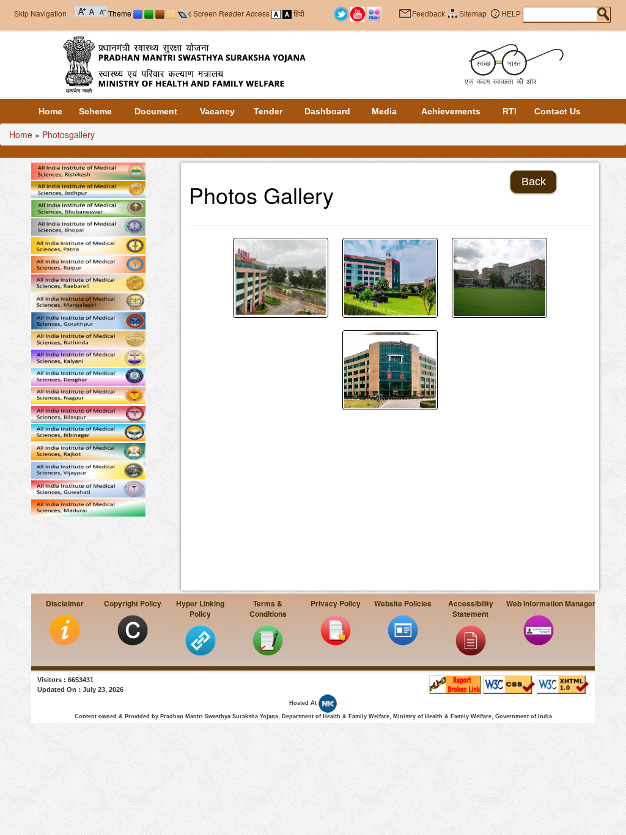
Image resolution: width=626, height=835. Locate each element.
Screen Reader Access (231, 13)
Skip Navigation (40, 13)
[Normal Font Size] (92, 10)
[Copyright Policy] (132, 629)
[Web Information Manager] (538, 629)
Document (155, 111)
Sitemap (473, 14)
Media (384, 111)
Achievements (451, 111)
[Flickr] (374, 13)
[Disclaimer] (65, 629)
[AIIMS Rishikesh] (499, 278)
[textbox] (560, 14)
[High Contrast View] (287, 13)
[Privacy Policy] (335, 629)
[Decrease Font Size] (102, 10)
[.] (280, 278)
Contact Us (557, 111)
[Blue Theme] (137, 13)
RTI (510, 111)
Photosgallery (68, 134)
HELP (511, 14)
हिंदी (298, 13)
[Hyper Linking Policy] (200, 639)
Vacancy (217, 111)
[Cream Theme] (170, 13)
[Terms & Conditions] (267, 639)
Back (533, 181)
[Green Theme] (148, 13)
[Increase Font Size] (82, 10)
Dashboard (327, 111)
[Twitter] (341, 13)
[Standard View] (276, 13)
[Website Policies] (403, 629)
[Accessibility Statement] (470, 639)
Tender (268, 111)
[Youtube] (357, 13)
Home (50, 111)
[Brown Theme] (159, 13)
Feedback (428, 14)
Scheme (95, 111)
